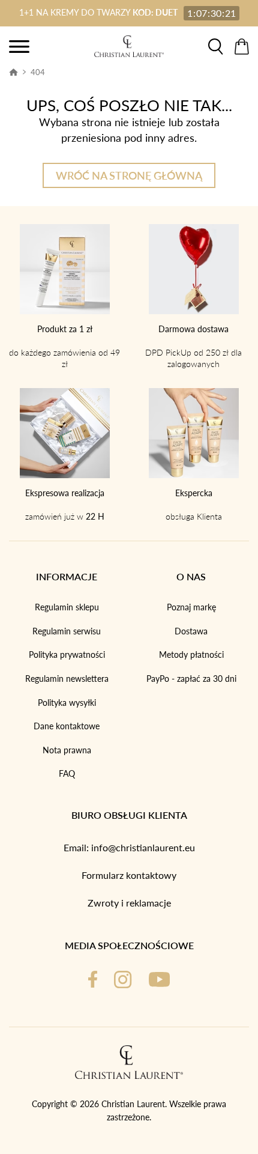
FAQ (67, 773)
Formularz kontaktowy (129, 875)
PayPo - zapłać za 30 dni (191, 678)
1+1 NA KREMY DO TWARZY (98, 12)
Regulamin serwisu (66, 631)
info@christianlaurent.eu (143, 847)
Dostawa (191, 631)
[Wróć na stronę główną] (129, 46)
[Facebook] (92, 979)
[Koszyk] (242, 46)
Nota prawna (67, 750)
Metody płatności (191, 654)
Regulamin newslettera (67, 678)
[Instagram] (122, 979)
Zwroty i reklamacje (129, 903)
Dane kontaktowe (67, 726)
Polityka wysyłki (67, 702)
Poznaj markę (191, 607)
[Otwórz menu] (19, 46)
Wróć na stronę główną (129, 175)
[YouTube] (159, 979)
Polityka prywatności (67, 654)
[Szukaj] (215, 46)
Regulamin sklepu (67, 607)
